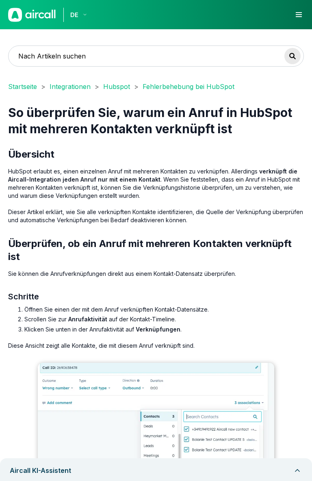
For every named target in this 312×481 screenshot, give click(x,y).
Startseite (22, 86)
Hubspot (116, 86)
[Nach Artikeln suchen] (292, 56)
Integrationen (70, 86)
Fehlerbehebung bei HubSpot (188, 86)
